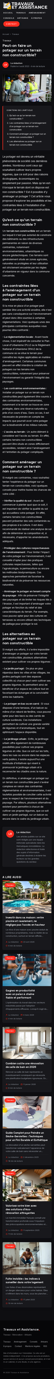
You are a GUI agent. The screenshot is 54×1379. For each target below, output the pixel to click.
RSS (45, 1346)
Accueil (8, 13)
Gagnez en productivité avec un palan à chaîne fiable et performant (20, 994)
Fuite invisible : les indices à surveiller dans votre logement (24, 1280)
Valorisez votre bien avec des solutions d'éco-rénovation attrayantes (21, 1209)
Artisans (22, 18)
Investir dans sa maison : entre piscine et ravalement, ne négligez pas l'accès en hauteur (25, 921)
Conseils (8, 18)
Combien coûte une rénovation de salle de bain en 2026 (25, 1065)
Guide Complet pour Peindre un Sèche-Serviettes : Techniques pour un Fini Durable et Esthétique (27, 1136)
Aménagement (37, 13)
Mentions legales (32, 1346)
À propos (36, 18)
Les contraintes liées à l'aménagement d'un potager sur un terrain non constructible (27, 126)
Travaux (21, 13)
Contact (11, 24)
